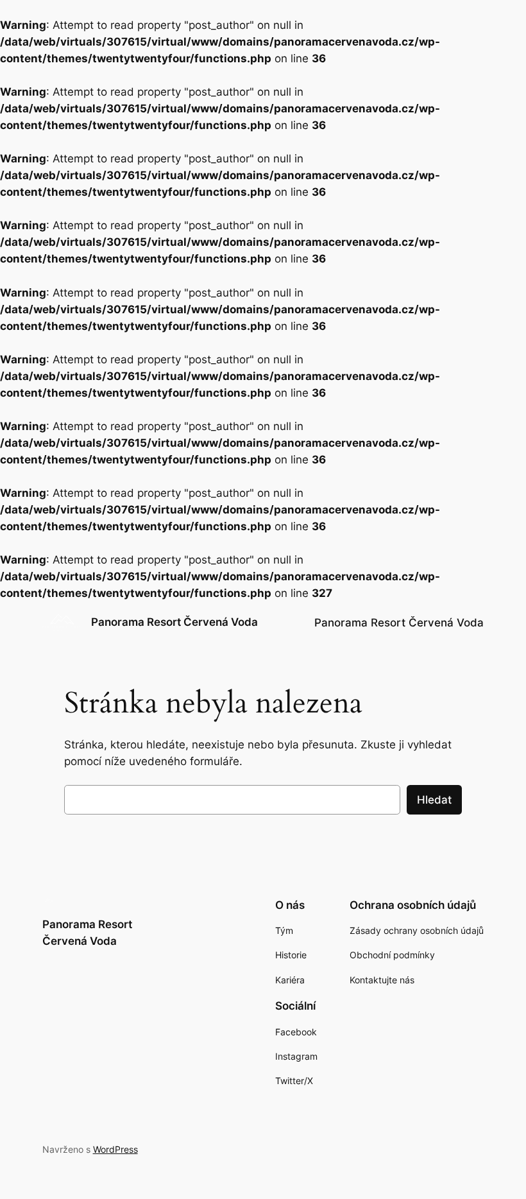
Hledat (434, 799)
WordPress (115, 1149)
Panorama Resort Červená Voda (174, 622)
